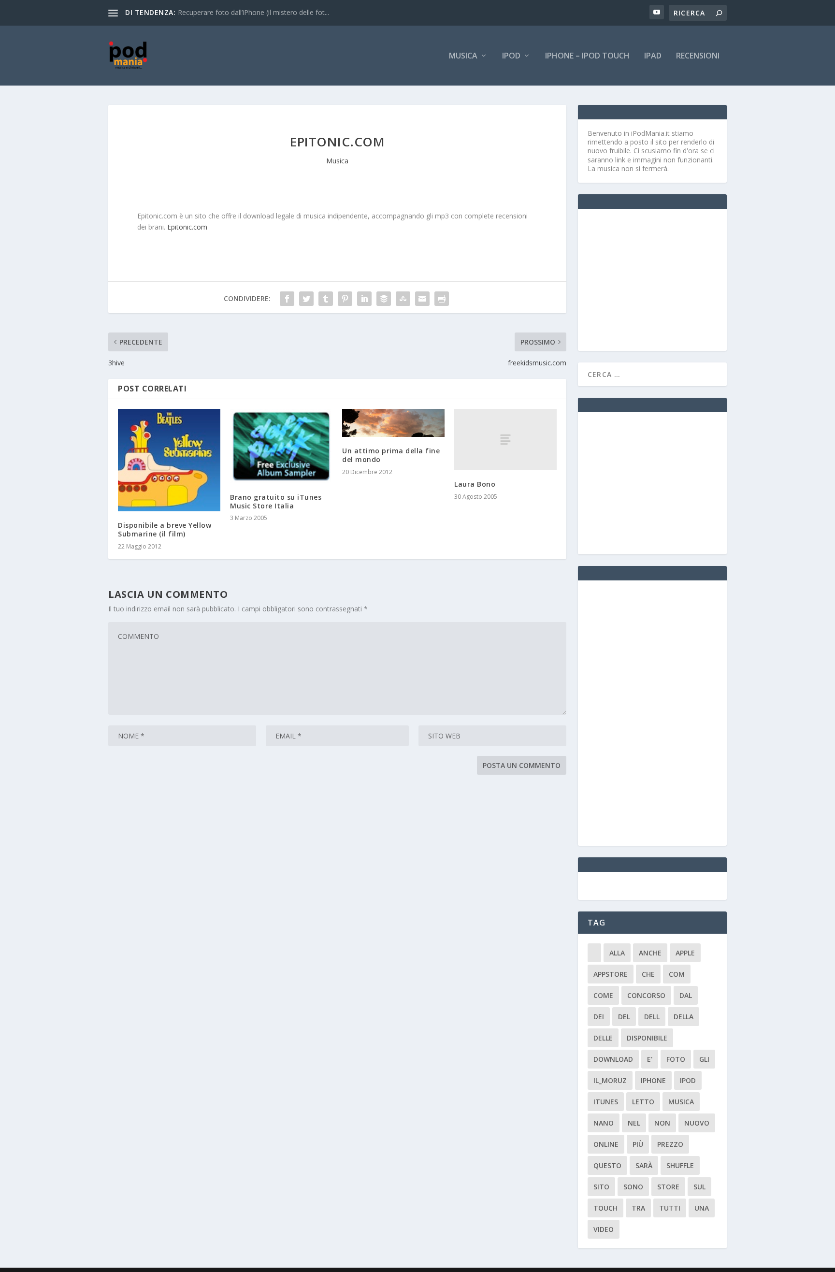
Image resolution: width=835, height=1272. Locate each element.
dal (685, 995)
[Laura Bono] (505, 439)
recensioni (698, 56)
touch (605, 1208)
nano (603, 1122)
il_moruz (610, 1080)
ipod (688, 1080)
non (662, 1122)
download (613, 1059)
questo (607, 1165)
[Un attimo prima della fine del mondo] (393, 423)
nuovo (696, 1122)
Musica (463, 56)
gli (704, 1059)
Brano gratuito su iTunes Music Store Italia (275, 501)
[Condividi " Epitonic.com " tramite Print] (441, 298)
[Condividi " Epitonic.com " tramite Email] (422, 298)
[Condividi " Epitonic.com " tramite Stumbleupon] (403, 298)
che (648, 974)
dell (652, 1016)
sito (601, 1186)
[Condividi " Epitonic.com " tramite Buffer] (383, 298)
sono (633, 1186)
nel (634, 1122)
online (606, 1144)
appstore (610, 974)
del (624, 1016)
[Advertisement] (660, 278)
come (603, 995)
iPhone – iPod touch (587, 56)
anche (650, 952)
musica (681, 1101)
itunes (605, 1101)
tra (638, 1208)
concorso (646, 995)
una (701, 1208)
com (677, 974)
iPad (653, 56)
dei (598, 1016)
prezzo (670, 1144)
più (638, 1144)
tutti (669, 1208)
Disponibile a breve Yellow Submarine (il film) (164, 529)
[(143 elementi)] (594, 952)
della (683, 1016)
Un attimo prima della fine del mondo (391, 455)
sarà (643, 1165)
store (668, 1186)
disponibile (647, 1037)
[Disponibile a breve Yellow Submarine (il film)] (169, 460)
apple (685, 952)
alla (617, 952)
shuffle (680, 1165)
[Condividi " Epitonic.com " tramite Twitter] (306, 298)
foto (675, 1059)
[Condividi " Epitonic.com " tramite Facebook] (287, 298)
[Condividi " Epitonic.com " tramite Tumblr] (325, 298)
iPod (511, 56)
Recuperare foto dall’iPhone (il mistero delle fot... (253, 12)
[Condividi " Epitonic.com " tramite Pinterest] (345, 298)
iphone (653, 1080)
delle (603, 1037)
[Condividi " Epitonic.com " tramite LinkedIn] (364, 298)
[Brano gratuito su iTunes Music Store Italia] (281, 446)
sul (699, 1186)
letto (643, 1101)
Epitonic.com (187, 226)
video (603, 1229)
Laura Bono (474, 484)
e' (649, 1059)
